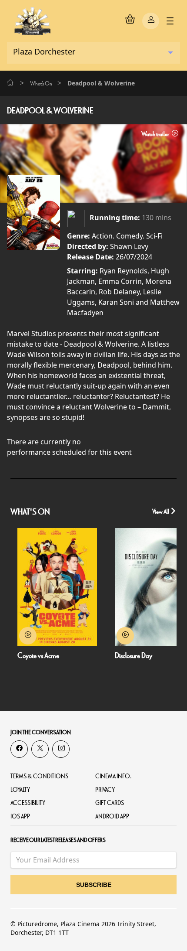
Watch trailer (155, 134)
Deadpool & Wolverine (50, 110)
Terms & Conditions (39, 776)
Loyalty (20, 790)
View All (161, 511)
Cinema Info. (113, 776)
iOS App (20, 816)
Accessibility (27, 803)
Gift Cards (109, 803)
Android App (112, 816)
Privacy (105, 790)
